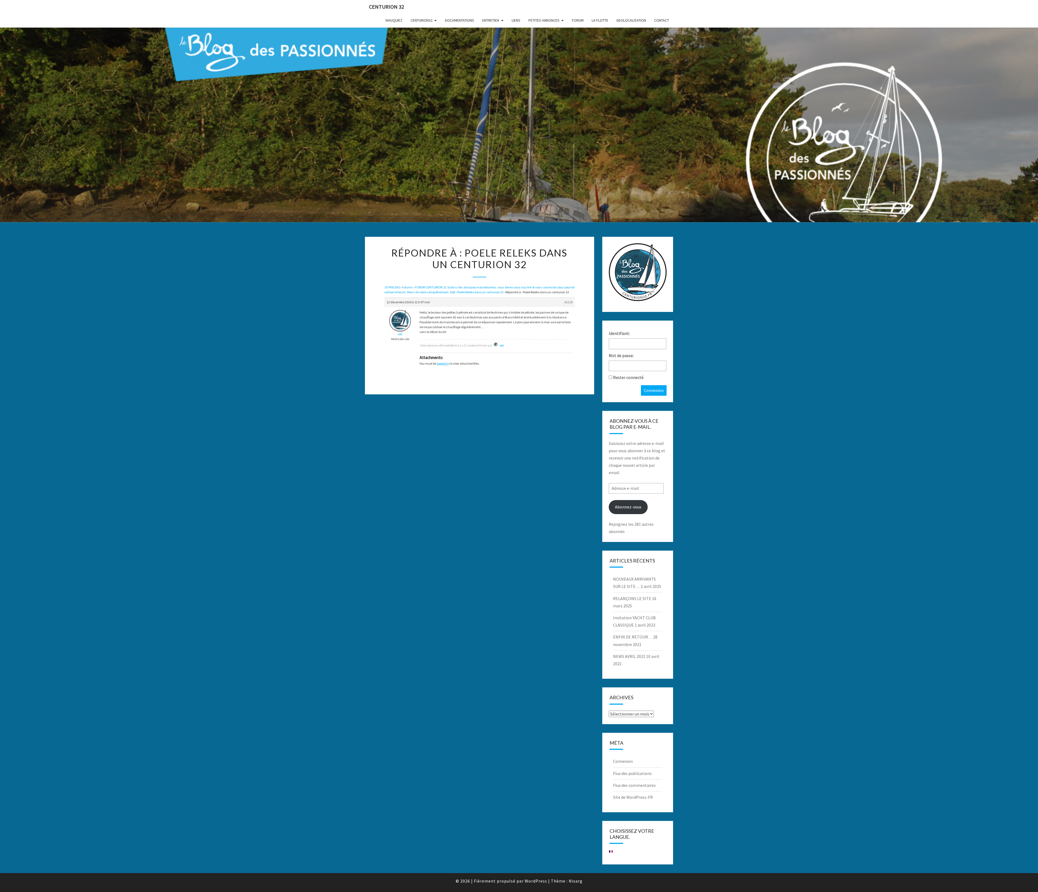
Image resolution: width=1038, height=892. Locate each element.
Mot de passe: (621, 355)
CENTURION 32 (386, 6)
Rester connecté (628, 377)
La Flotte (600, 20)
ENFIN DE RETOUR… (632, 637)
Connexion (654, 390)
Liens (516, 20)
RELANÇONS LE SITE (632, 598)
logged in (443, 363)
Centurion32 (421, 20)
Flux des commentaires (634, 785)
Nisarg (576, 881)
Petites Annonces (544, 20)
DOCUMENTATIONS (459, 20)
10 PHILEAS (392, 287)
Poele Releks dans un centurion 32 (480, 292)
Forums (407, 287)
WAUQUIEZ (393, 20)
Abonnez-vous (628, 507)
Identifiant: (619, 333)
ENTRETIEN (490, 20)
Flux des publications (632, 773)
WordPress (536, 881)
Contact (661, 20)
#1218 (568, 302)
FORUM (578, 20)
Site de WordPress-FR (633, 797)
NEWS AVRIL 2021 (629, 656)
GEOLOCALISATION (631, 20)
